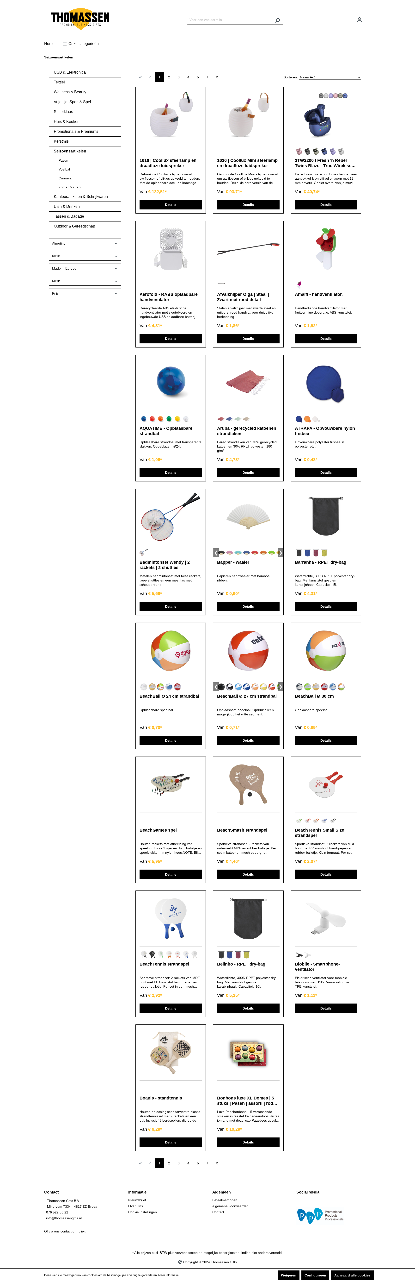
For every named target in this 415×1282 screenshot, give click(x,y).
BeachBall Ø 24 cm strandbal (169, 696)
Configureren (315, 1275)
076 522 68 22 (57, 1212)
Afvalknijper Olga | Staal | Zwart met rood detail (243, 297)
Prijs (55, 293)
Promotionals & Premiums (76, 131)
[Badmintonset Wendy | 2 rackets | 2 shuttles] (171, 517)
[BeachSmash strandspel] (248, 785)
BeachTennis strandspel (164, 964)
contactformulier (73, 1231)
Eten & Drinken (67, 206)
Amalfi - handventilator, (319, 294)
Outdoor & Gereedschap (74, 226)
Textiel (59, 82)
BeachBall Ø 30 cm (314, 696)
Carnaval (65, 178)
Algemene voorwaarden (230, 1206)
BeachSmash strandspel (242, 830)
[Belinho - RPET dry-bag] (248, 919)
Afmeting (59, 243)
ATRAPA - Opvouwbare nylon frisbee (325, 431)
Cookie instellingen (142, 1212)
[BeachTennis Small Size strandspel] (326, 785)
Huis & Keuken (66, 122)
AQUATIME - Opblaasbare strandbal (166, 431)
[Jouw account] (359, 19)
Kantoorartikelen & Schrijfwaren (81, 197)
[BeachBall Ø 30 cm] (326, 651)
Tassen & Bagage (69, 216)
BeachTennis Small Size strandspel (319, 833)
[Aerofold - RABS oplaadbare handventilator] (171, 249)
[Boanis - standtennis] (171, 1053)
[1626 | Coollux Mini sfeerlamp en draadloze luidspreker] (248, 115)
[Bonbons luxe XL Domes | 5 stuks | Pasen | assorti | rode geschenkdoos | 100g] (248, 1053)
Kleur (56, 256)
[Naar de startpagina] (80, 18)
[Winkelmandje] (368, 17)
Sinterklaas (63, 112)
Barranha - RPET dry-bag (320, 562)
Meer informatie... (169, 1275)
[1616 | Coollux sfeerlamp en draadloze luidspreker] (171, 115)
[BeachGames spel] (171, 785)
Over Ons (135, 1206)
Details (170, 205)
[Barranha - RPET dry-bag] (326, 517)
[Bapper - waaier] (248, 517)
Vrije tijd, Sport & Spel (72, 102)
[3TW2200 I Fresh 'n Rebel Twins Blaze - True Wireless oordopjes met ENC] (326, 115)
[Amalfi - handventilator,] (326, 249)
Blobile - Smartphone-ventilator (317, 967)
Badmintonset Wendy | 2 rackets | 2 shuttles (165, 565)
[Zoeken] (277, 20)
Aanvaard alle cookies (352, 1275)
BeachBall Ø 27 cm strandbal (247, 696)
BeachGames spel (158, 830)
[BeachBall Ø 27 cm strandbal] (248, 651)
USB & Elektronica (70, 72)
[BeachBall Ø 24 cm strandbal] (171, 651)
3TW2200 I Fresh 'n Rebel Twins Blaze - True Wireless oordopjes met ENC (323, 163)
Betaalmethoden (224, 1200)
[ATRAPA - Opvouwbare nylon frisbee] (326, 383)
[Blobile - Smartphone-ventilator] (326, 919)
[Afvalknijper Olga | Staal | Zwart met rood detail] (248, 249)
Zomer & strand (70, 187)
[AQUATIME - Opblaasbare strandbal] (171, 383)
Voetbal (64, 169)
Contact (218, 1212)
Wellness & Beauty (70, 92)
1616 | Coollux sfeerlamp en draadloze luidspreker (168, 163)
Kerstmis (61, 141)
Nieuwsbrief (137, 1200)
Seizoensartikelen (70, 151)
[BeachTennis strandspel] (171, 919)
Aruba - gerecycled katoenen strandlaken (246, 431)
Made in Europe (64, 268)
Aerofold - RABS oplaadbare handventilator (169, 297)
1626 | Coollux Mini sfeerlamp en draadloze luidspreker (247, 163)
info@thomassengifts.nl (64, 1218)
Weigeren (288, 1275)
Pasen (63, 160)
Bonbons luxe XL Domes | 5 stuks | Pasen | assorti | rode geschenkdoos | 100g (246, 1101)
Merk (56, 281)
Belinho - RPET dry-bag (241, 964)
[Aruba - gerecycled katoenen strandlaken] (248, 383)
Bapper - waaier (233, 562)
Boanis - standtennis (161, 1098)
